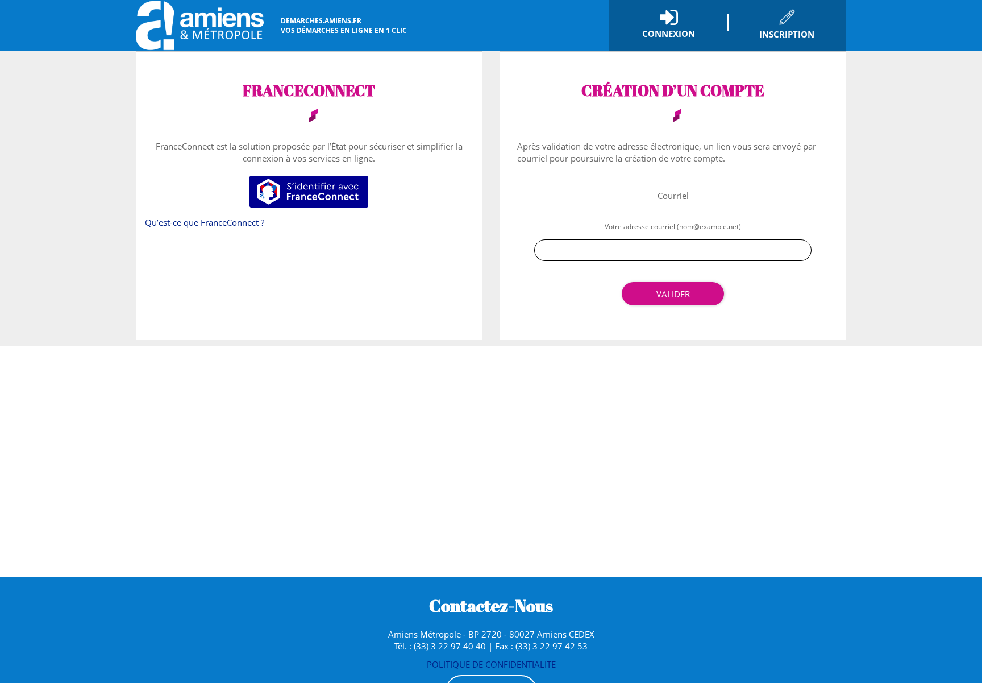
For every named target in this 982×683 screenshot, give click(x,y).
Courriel (673, 195)
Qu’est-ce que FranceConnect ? (204, 222)
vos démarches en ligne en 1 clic (344, 25)
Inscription (786, 34)
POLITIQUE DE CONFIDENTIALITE (491, 664)
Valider (673, 294)
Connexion (668, 33)
